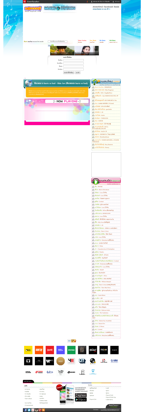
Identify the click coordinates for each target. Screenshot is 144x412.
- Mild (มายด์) (101, 304)
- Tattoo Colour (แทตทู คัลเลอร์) (104, 284)
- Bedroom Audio (102, 310)
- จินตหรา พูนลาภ (102, 198)
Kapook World (109, 395)
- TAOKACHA (101, 118)
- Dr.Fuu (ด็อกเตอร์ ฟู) (104, 210)
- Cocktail (99, 201)
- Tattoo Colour (101, 231)
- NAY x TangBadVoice (103, 93)
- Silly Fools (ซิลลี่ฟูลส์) (102, 222)
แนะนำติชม (104, 410)
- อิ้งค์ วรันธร (103, 234)
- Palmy (98, 246)
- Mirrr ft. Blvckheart (101, 189)
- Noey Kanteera (103, 144)
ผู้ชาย (107, 393)
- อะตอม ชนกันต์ (100, 243)
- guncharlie (103, 109)
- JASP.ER (98, 121)
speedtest (42, 398)
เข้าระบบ (117, 1)
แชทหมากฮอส (43, 400)
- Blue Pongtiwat (104, 90)
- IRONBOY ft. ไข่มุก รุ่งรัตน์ (104, 134)
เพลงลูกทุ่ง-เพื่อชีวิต (80, 54)
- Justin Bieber (99, 295)
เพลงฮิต (27, 391)
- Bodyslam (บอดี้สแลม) (104, 240)
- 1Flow (100, 275)
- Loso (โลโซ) (100, 192)
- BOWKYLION (102, 213)
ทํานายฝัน (27, 396)
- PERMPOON (102, 87)
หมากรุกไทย (28, 403)
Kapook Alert (93, 399)
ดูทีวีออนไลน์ (93, 388)
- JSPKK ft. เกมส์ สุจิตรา (105, 228)
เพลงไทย (53, 54)
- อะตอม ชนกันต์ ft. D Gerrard (104, 103)
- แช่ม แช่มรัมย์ (102, 278)
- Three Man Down (102, 287)
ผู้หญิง (91, 393)
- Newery (101, 147)
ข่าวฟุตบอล (43, 394)
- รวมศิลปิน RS (103, 332)
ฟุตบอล (92, 395)
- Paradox (99, 252)
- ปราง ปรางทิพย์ (102, 106)
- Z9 (98, 112)
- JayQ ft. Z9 (100, 131)
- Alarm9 (99, 269)
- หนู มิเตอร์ (100, 258)
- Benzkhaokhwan (101, 137)
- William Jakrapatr (102, 281)
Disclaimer (95, 409)
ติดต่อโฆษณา (113, 406)
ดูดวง (107, 390)
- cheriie (99, 115)
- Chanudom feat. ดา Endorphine (104, 249)
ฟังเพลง (92, 390)
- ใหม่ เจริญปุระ (100, 307)
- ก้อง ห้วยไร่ (99, 273)
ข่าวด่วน (42, 391)
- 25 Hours (99, 326)
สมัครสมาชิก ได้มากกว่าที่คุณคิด (101, 1)
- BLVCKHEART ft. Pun (105, 100)
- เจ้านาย (101, 255)
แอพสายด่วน (109, 399)
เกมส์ (107, 388)
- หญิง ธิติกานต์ (103, 301)
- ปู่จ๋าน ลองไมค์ (101, 204)
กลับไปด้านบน (27, 381)
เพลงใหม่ (42, 389)
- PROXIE (98, 186)
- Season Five (99, 323)
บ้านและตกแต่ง (29, 405)
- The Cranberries (101, 313)
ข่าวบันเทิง (28, 394)
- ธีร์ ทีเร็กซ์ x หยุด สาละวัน (104, 219)
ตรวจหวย (27, 389)
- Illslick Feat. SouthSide (103, 321)
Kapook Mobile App (111, 397)
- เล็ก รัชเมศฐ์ (102, 124)
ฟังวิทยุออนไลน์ (44, 403)
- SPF (98, 298)
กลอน (41, 396)
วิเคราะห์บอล (28, 398)
